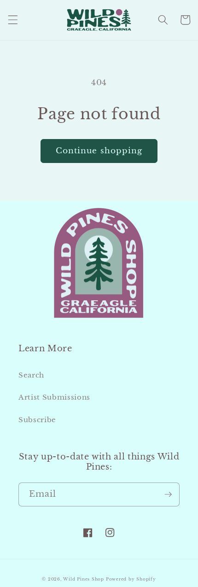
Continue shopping (99, 150)
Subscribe (37, 419)
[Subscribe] (168, 494)
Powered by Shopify (131, 578)
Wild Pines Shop (83, 578)
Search (31, 375)
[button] (12, 20)
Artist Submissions (54, 397)
